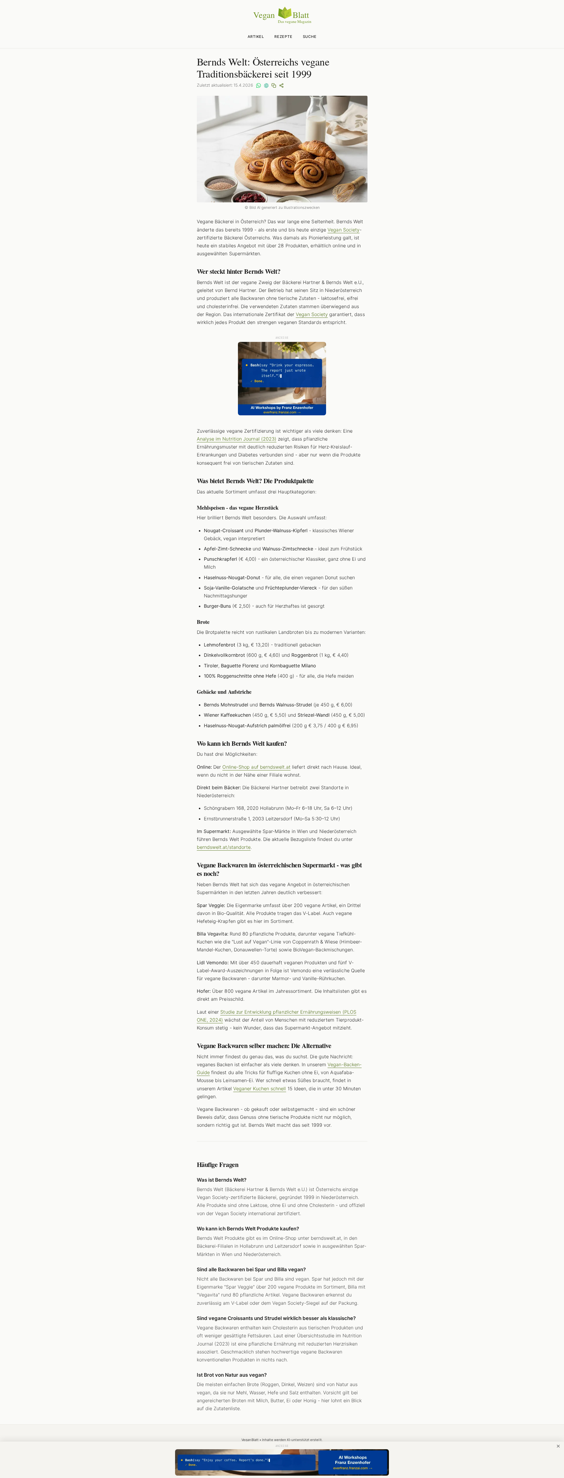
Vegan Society (344, 230)
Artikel (256, 36)
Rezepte (283, 36)
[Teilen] (281, 85)
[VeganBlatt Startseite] (282, 23)
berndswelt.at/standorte (224, 847)
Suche (310, 36)
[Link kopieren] (273, 85)
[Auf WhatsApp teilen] (258, 85)
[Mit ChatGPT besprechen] (266, 85)
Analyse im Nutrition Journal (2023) (237, 439)
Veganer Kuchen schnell (259, 1088)
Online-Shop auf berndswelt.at (256, 767)
